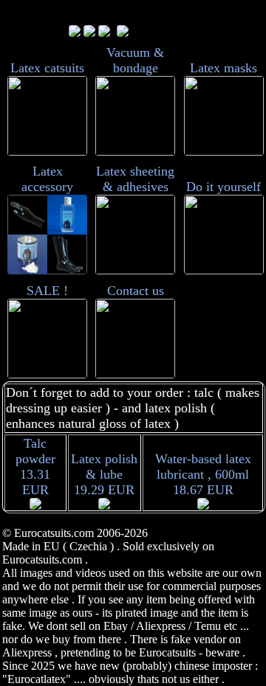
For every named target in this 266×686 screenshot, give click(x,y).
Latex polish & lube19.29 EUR (104, 474)
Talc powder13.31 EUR (35, 466)
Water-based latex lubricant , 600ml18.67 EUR (203, 474)
